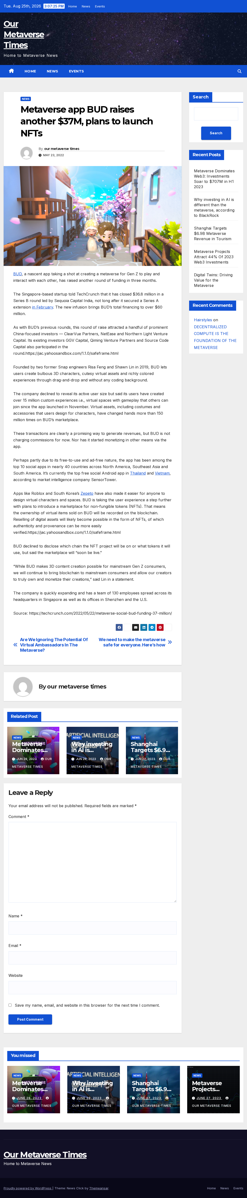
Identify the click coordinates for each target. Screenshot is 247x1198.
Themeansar (98, 1188)
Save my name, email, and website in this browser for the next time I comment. (87, 1005)
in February (42, 307)
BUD (17, 273)
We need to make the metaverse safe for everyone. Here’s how (132, 642)
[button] (239, 71)
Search (201, 97)
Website (15, 975)
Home (73, 6)
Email (14, 945)
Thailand (138, 473)
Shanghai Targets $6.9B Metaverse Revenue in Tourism (213, 233)
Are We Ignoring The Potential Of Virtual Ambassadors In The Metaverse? (54, 645)
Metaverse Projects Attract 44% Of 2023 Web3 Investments (213, 256)
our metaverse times (61, 149)
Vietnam (162, 473)
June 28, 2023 (29, 1098)
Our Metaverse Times (24, 34)
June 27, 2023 (149, 1098)
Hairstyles (203, 319)
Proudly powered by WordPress (28, 1188)
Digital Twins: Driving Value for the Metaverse (213, 280)
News (86, 6)
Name (15, 916)
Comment (18, 816)
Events (100, 6)
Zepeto (87, 493)
